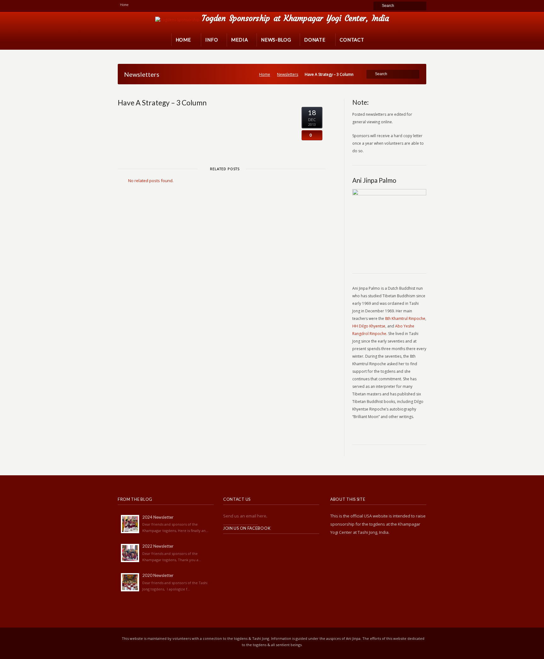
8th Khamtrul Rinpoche (405, 318)
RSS (228, 546)
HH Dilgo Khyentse (368, 326)
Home (264, 74)
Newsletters (287, 74)
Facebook (242, 546)
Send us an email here (244, 516)
